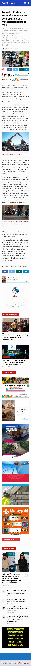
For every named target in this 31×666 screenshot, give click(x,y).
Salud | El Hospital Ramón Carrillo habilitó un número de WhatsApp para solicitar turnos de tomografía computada (17, 592)
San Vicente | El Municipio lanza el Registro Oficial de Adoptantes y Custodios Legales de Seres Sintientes (18, 608)
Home (3, 9)
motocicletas (9, 266)
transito (25, 266)
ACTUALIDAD (9, 9)
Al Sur (7, 48)
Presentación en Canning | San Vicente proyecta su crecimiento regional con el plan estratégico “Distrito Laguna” (14, 362)
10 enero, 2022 (16, 48)
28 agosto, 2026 (6, 342)
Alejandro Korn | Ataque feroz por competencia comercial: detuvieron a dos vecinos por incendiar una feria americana (11, 578)
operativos (18, 266)
